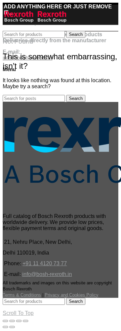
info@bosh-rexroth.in (47, 274)
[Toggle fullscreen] (19, 321)
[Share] (12, 321)
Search (76, 34)
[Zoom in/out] (25, 321)
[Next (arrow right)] (12, 327)
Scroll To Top (18, 313)
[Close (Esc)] (5, 321)
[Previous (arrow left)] (5, 327)
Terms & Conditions (22, 294)
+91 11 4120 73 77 (45, 263)
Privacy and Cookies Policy (71, 294)
